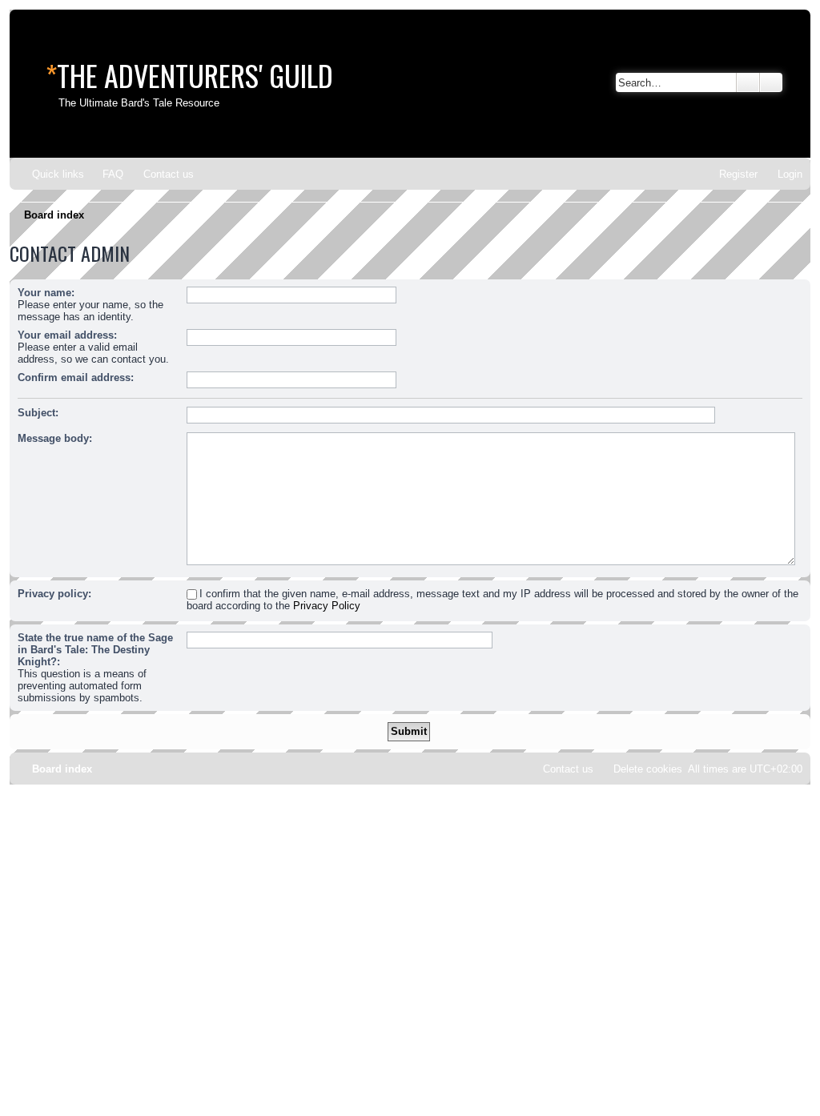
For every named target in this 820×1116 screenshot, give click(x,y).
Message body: (55, 438)
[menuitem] (105, 174)
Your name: (46, 293)
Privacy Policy (326, 606)
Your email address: (67, 335)
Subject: (38, 413)
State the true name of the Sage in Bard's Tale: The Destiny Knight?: (95, 650)
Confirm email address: (76, 377)
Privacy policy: (54, 594)
